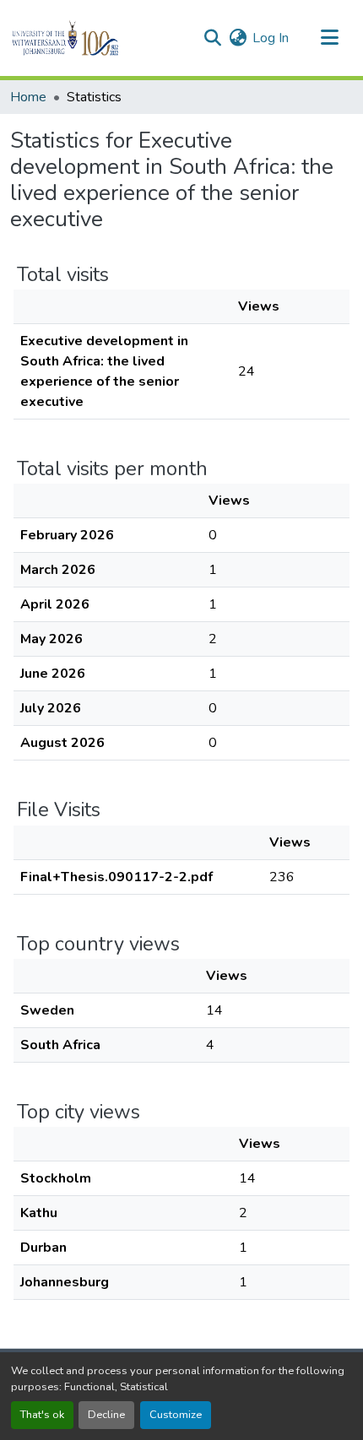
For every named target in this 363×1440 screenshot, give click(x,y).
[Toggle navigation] (329, 38)
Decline (106, 1414)
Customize (175, 1414)
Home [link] (28, 97)
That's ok (42, 1414)
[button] (94, 38)
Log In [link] (270, 38)
